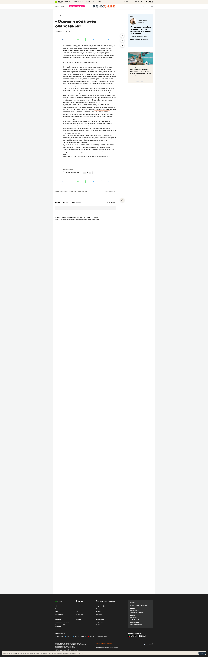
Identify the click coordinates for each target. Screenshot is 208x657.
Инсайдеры (99, 614)
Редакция (58, 619)
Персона (57, 608)
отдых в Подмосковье (102, 109)
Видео (77, 608)
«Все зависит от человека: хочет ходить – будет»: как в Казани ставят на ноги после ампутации (140, 72)
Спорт (59, 601)
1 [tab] (136, 81)
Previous (130, 45)
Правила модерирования (62, 221)
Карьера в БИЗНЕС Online (62, 622)
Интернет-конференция (102, 606)
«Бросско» (141, 22)
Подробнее (80, 653)
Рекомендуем (134, 67)
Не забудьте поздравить (102, 608)
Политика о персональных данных (104, 643)
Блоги (56, 611)
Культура (79, 601)
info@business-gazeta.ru (136, 612)
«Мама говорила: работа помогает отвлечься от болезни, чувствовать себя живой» (140, 30)
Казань (126, 1)
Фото (77, 611)
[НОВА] (77, 6)
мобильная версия (102, 636)
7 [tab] (141, 81)
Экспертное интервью (105, 601)
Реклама (78, 619)
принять (202, 653)
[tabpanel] (140, 29)
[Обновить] (122, 200)
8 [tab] (142, 81)
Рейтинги (98, 611)
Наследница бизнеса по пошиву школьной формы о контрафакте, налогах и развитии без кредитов (139, 38)
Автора (78, 202)
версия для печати (111, 191)
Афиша (57, 606)
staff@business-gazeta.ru (136, 624)
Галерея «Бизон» (100, 622)
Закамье (63, 6)
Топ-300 (98, 625)
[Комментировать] (122, 36)
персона (132, 16)
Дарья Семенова (142, 20)
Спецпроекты (100, 619)
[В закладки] (122, 40)
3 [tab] (138, 81)
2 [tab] (137, 81)
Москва (137, 1)
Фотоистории (79, 614)
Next (151, 45)
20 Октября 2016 (59, 31)
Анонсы (78, 606)
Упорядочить (110, 202)
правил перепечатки (112, 649)
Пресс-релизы (60, 15)
